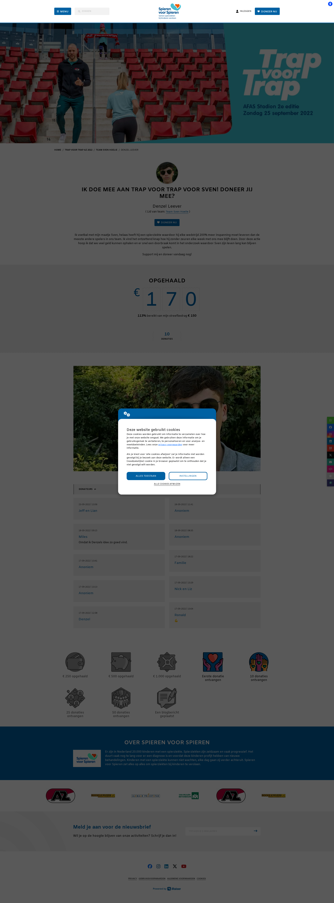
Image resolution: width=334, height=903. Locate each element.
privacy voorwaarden (170, 444)
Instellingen (188, 476)
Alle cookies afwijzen (167, 484)
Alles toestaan (146, 476)
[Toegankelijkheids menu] (330, 4)
